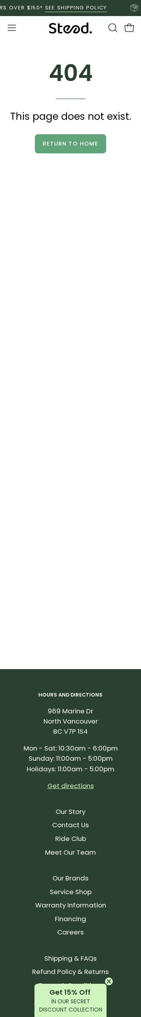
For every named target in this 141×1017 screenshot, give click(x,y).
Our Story (70, 811)
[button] (112, 27)
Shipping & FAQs (70, 958)
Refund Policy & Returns (70, 971)
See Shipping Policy (73, 7)
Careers (70, 932)
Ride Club (70, 838)
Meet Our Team (70, 852)
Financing (70, 918)
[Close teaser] (109, 981)
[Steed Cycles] (70, 28)
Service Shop (71, 891)
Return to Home (70, 144)
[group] (70, 8)
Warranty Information (70, 905)
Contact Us (70, 825)
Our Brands (70, 878)
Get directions (70, 785)
